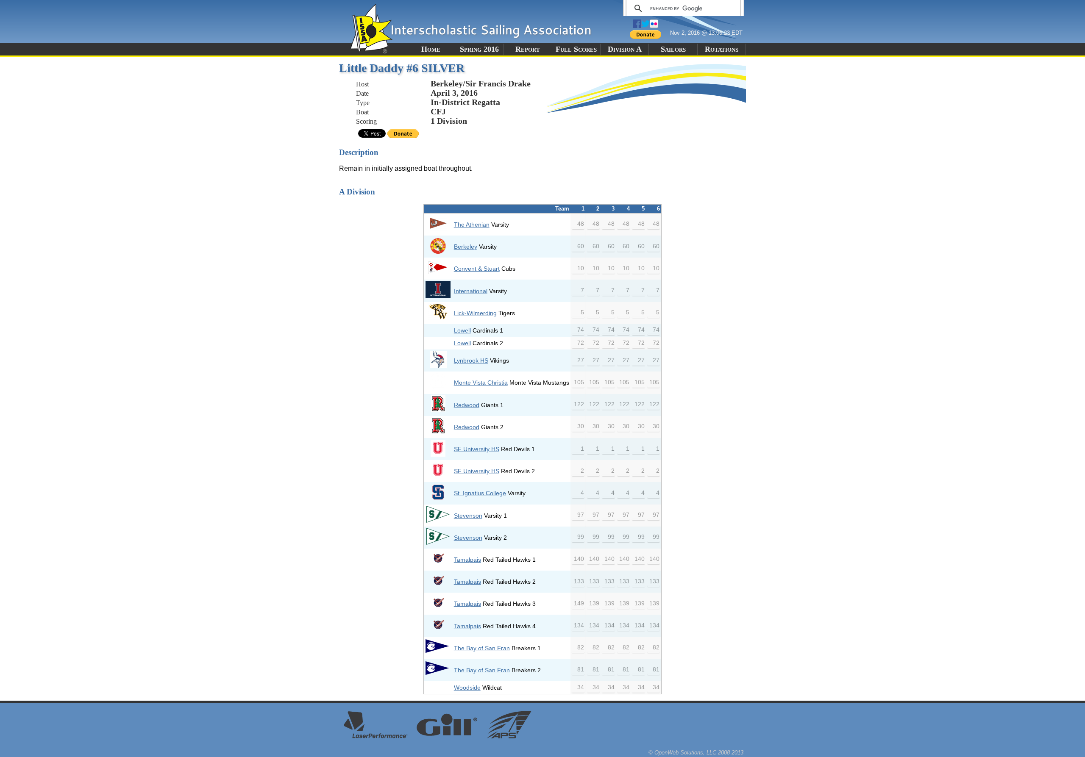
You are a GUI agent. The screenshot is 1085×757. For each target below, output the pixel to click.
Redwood (466, 405)
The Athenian (472, 224)
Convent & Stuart (477, 268)
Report (527, 49)
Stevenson (468, 515)
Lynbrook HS (471, 360)
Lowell (462, 330)
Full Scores (576, 49)
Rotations (721, 49)
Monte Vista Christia (481, 382)
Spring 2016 (479, 49)
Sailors (673, 49)
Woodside (467, 687)
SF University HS (476, 449)
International (470, 291)
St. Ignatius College (480, 493)
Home (430, 49)
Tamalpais (467, 559)
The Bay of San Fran (482, 648)
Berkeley (465, 246)
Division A (625, 49)
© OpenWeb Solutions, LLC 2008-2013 (695, 752)
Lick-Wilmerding (475, 313)
